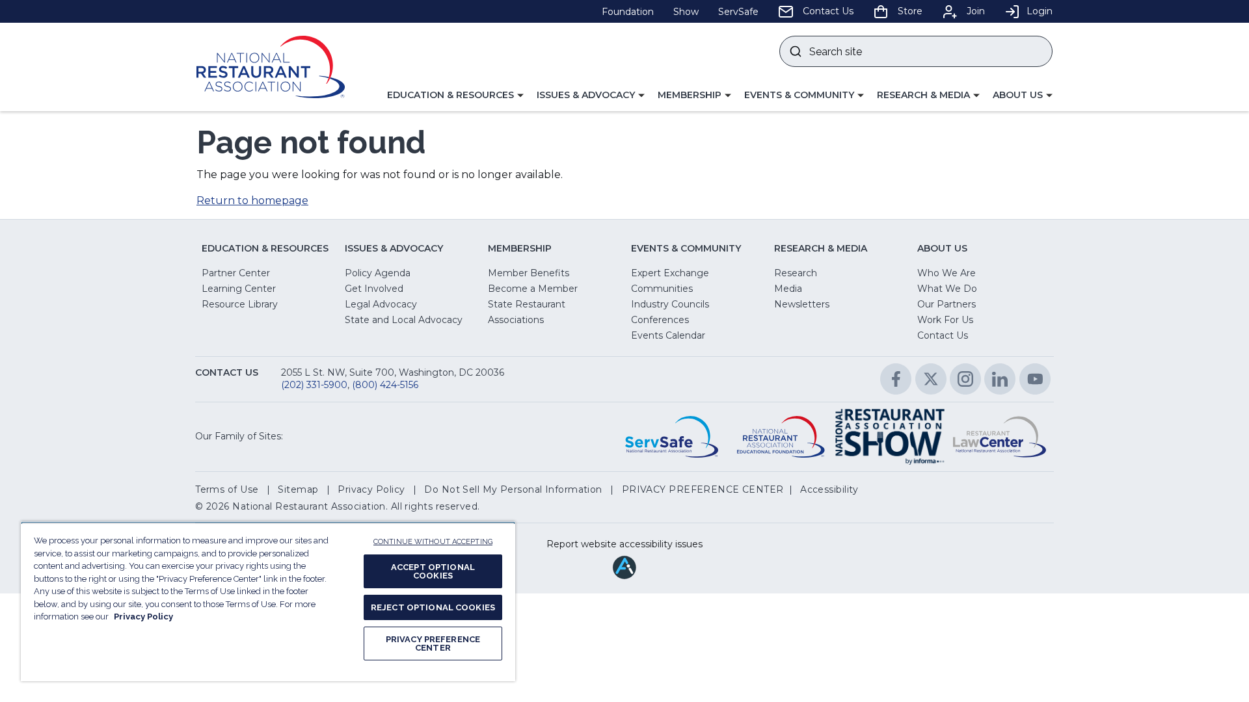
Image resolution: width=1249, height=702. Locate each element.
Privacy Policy (143, 616)
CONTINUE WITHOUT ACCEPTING (432, 542)
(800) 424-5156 (385, 385)
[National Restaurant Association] (270, 67)
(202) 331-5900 (314, 385)
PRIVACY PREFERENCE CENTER (433, 643)
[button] (455, 95)
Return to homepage (252, 200)
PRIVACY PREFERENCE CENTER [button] (703, 489)
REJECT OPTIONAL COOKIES (433, 607)
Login (1040, 11)
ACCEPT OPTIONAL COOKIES (433, 571)
